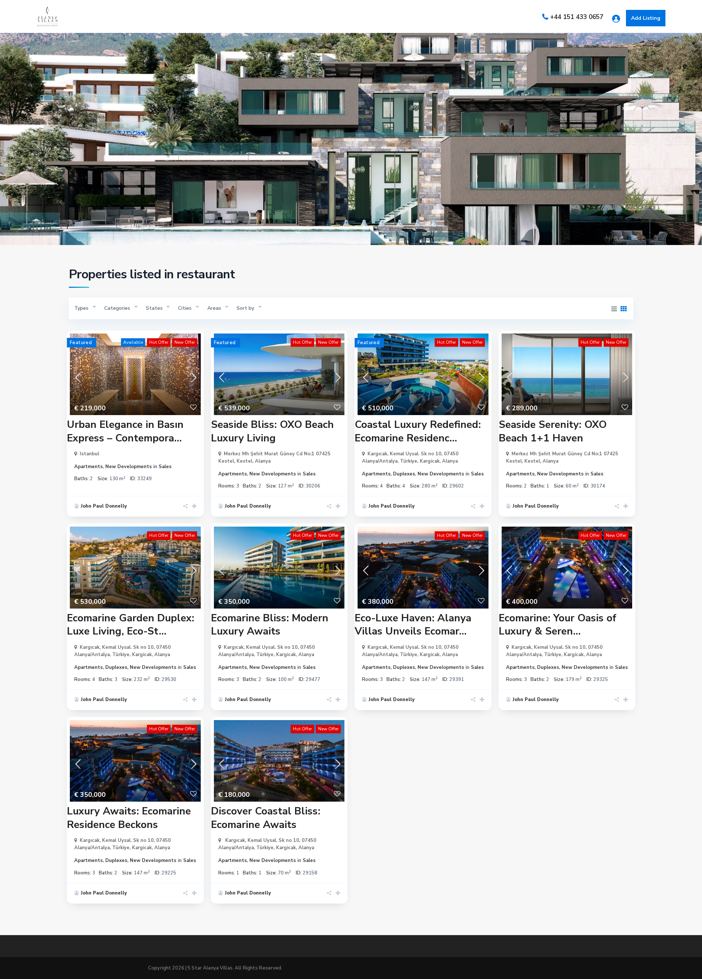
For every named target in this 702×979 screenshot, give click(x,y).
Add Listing (645, 18)
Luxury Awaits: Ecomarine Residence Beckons (129, 817)
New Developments (128, 466)
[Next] (193, 374)
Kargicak (429, 461)
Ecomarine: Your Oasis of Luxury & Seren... (557, 624)
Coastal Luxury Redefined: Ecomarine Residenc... (418, 431)
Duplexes (404, 474)
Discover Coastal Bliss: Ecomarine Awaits (265, 817)
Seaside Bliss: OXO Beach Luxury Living (272, 431)
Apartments (88, 466)
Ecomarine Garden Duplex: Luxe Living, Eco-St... (130, 624)
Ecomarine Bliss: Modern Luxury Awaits (269, 624)
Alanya (263, 461)
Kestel (244, 461)
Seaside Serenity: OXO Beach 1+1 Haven (553, 431)
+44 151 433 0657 (576, 17)
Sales (165, 466)
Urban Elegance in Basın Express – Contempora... (125, 431)
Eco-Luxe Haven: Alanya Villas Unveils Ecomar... (413, 624)
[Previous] (77, 374)
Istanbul (89, 454)
